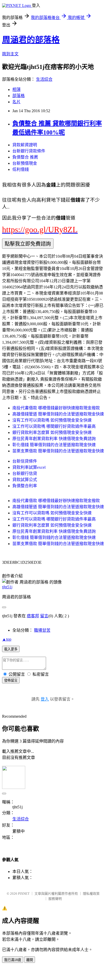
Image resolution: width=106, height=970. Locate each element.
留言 (44, 616)
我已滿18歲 (12, 960)
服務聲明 (55, 899)
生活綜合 (44, 79)
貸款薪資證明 (24, 145)
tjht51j (7, 587)
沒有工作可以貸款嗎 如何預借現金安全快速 (52, 420)
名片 (16, 102)
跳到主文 (10, 54)
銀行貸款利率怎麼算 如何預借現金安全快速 (52, 432)
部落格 (18, 95)
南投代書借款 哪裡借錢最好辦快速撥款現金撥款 (56, 408)
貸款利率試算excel (29, 467)
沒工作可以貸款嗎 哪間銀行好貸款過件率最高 (54, 426)
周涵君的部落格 (31, 39)
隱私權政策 (91, 893)
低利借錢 (20, 169)
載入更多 (10, 649)
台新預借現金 (24, 163)
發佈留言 (10, 680)
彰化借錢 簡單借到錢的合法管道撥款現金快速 (54, 445)
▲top (6, 639)
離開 (29, 960)
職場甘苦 (42, 630)
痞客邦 (33, 616)
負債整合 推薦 (25, 157)
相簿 (16, 89)
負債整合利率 (24, 486)
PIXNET (24, 893)
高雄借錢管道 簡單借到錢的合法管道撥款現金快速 (58, 414)
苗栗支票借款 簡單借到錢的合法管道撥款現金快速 (58, 451)
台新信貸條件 (24, 461)
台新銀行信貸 (24, 473)
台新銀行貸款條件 (28, 151)
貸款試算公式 (24, 479)
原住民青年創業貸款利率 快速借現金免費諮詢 (54, 438)
